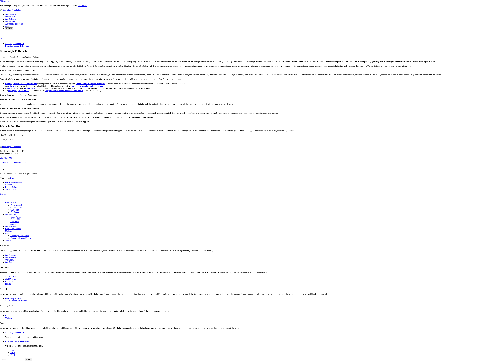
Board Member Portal (14, 182)
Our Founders (16, 207)
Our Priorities (10, 17)
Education (14, 221)
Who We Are (10, 14)
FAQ (12, 352)
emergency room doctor (18, 91)
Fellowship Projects (13, 228)
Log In (3, 194)
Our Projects (10, 21)
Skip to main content (8, 1)
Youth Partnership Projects (16, 301)
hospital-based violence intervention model (64, 91)
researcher (12, 88)
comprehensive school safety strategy (87, 86)
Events (8, 315)
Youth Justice (15, 217)
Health (13, 224)
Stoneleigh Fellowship (14, 43)
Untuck (12, 178)
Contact (8, 185)
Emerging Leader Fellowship (17, 46)
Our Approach (16, 205)
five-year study (31, 88)
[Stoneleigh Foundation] (10, 10)
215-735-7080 (6, 158)
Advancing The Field (14, 24)
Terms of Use (10, 189)
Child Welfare (16, 219)
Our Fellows (10, 19)
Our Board (14, 212)
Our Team (14, 210)
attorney (12, 86)
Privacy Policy (11, 187)
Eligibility (14, 350)
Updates (8, 231)
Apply (7, 26)
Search (9, 29)
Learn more (82, 5)
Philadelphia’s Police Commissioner (21, 83)
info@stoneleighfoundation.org (13, 162)
